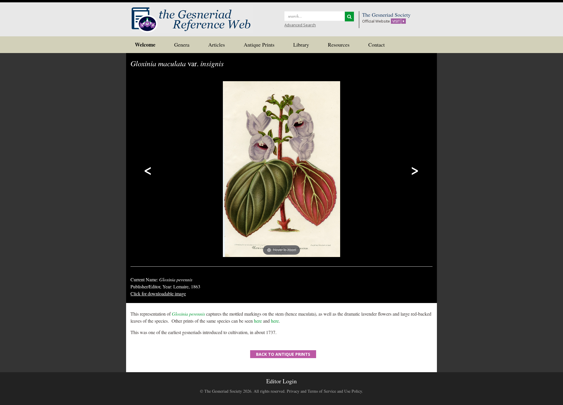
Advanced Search (300, 25)
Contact (376, 44)
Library (301, 44)
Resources (339, 44)
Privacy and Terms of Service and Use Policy (324, 391)
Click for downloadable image (158, 293)
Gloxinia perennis (188, 314)
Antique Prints (259, 44)
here (258, 321)
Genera (181, 44)
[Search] (349, 16)
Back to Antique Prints (283, 354)
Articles (216, 44)
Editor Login (281, 381)
